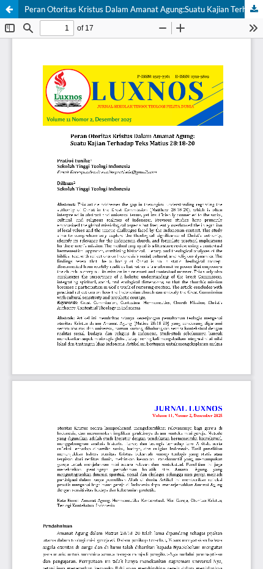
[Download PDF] (254, 9)
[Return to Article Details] (9, 9)
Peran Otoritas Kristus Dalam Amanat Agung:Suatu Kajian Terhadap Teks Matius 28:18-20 (143, 9)
